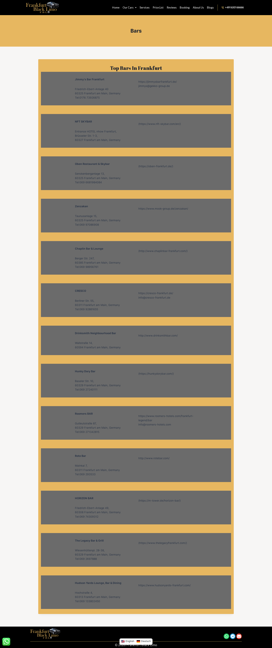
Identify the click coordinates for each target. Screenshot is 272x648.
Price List (158, 7)
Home (115, 7)
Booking (185, 7)
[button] (129, 7)
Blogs (210, 7)
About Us (198, 7)
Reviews (172, 7)
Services (145, 7)
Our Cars (128, 7)
